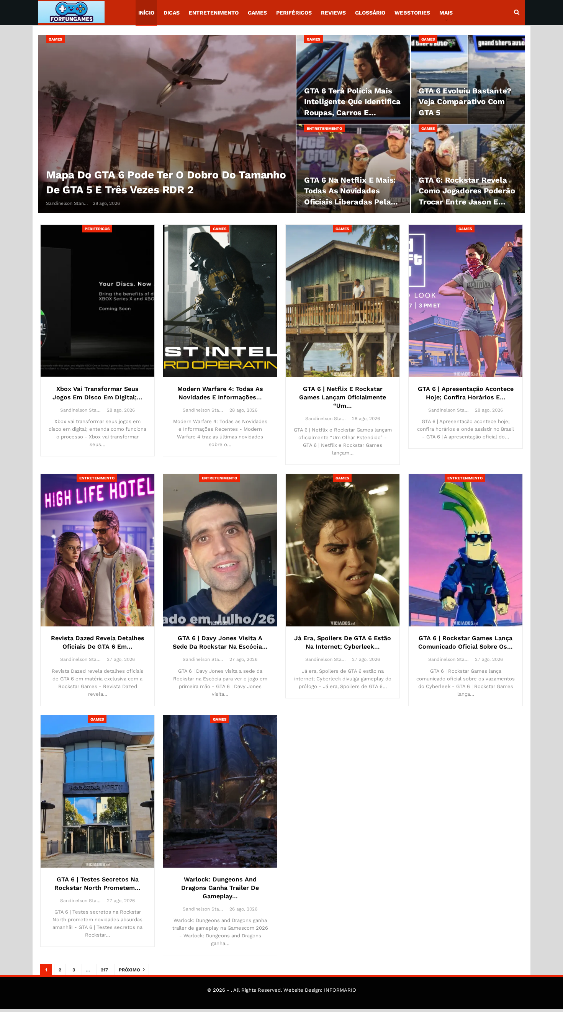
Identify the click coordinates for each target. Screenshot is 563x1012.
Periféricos (294, 13)
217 (104, 970)
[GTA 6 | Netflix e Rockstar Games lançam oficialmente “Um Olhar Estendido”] (342, 301)
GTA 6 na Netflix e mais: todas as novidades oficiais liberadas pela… (351, 190)
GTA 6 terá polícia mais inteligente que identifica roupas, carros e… (352, 101)
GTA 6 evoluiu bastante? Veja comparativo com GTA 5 (465, 101)
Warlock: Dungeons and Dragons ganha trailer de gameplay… (220, 888)
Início (146, 13)
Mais (446, 13)
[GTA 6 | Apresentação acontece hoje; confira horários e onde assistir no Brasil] (465, 301)
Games (257, 13)
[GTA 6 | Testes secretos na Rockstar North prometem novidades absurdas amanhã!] (97, 791)
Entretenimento (214, 13)
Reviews (333, 13)
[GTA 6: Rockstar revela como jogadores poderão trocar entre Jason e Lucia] (467, 168)
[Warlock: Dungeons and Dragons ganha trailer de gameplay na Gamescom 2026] (220, 791)
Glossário (370, 13)
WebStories (412, 13)
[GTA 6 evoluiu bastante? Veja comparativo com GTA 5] (467, 79)
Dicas (172, 13)
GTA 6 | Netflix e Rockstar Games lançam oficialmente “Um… (342, 397)
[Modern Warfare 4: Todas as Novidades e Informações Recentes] (220, 301)
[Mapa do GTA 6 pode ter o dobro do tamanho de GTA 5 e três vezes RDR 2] (167, 124)
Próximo (130, 970)
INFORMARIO (340, 990)
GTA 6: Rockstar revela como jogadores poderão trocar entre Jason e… (467, 190)
